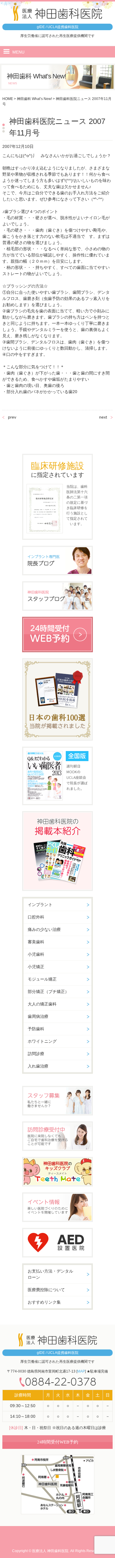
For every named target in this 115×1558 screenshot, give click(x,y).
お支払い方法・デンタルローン (50, 1274)
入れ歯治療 (38, 1066)
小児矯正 (36, 966)
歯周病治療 (38, 1016)
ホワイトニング (42, 1041)
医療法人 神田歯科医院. (50, 1551)
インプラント (40, 904)
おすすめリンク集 (44, 1302)
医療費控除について (46, 1289)
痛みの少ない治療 (44, 929)
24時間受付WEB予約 (57, 1442)
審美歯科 (36, 941)
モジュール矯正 (42, 979)
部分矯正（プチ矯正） (48, 991)
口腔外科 (36, 917)
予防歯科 (36, 1028)
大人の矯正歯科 (42, 1004)
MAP (81, 1371)
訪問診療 (36, 1053)
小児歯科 (36, 954)
